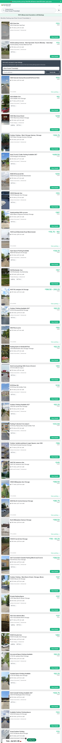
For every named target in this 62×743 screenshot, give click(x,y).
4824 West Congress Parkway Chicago (22, 214)
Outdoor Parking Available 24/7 (20, 308)
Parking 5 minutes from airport (19, 424)
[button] (13, 741)
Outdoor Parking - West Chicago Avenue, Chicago (25, 135)
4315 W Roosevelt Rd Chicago (19, 310)
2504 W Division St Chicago (18, 714)
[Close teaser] (26, 738)
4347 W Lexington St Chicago (19, 289)
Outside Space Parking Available (20, 673)
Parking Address (9, 9)
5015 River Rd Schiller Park (18, 387)
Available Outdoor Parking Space (20, 712)
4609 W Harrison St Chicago (18, 252)
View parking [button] (54, 92)
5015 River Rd (14, 385)
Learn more (49, 1)
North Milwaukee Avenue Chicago (20, 520)
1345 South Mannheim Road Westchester (23, 232)
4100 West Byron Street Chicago (20, 598)
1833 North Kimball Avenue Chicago (21, 445)
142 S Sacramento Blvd (17, 615)
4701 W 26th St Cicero (17, 368)
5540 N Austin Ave (16, 635)
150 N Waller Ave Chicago (18, 98)
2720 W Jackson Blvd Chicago (19, 656)
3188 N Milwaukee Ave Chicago (20, 482)
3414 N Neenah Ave (16, 193)
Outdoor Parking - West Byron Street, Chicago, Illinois (27, 577)
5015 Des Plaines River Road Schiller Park (22, 426)
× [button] (60, 1)
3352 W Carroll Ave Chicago (18, 406)
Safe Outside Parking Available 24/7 (21, 693)
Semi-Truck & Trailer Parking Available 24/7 (23, 154)
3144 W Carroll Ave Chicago (18, 539)
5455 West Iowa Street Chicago (19, 118)
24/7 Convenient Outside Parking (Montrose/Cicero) (26, 558)
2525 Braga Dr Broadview (18, 156)
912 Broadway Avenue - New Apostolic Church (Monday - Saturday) (31, 43)
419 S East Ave (14, 23)
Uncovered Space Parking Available (21, 654)
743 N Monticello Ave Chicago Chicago (22, 348)
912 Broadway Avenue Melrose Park (21, 44)
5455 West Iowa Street (17, 116)
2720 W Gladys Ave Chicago (18, 675)
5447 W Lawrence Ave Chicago (19, 464)
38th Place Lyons (15, 328)
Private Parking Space (17, 596)
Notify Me (52, 72)
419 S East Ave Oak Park (17, 25)
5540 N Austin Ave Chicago (18, 637)
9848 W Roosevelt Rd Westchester (20, 175)
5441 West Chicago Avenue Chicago (21, 137)
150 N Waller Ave (15, 96)
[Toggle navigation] (59, 5)
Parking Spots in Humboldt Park (20, 346)
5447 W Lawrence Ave (17, 462)
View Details (54, 37)
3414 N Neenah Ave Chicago (18, 195)
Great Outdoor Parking (17, 731)
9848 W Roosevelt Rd (16, 174)
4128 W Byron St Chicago (17, 579)
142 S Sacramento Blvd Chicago (19, 617)
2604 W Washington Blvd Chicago (20, 695)
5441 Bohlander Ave (16, 270)
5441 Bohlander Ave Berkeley (19, 272)
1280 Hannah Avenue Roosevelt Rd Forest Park (24, 78)
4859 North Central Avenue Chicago (21, 501)
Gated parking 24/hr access (19, 212)
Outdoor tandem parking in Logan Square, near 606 (26, 443)
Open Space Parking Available (19, 251)
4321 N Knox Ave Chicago (18, 559)
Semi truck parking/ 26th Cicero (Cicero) (23, 366)
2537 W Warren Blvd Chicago (19, 733)
